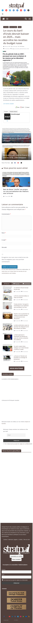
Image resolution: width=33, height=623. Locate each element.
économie (17, 48)
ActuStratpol (15, 46)
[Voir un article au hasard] (29, 19)
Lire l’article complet (8, 103)
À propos (6, 111)
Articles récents (13, 111)
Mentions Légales (13, 539)
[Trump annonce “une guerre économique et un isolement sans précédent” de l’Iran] (8, 305)
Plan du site (27, 539)
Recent (7, 284)
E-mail (4, 240)
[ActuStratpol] (7, 114)
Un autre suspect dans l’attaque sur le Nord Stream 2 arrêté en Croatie (21, 347)
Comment (27, 284)
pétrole (21, 48)
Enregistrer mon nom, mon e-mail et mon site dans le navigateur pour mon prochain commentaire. (15, 260)
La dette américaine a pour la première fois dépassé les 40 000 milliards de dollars (21, 326)
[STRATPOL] (3, 19)
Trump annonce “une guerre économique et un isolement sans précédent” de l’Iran (21, 305)
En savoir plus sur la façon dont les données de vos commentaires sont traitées (16, 271)
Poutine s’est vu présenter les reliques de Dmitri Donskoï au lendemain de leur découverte (21, 316)
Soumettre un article (16, 556)
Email (3, 574)
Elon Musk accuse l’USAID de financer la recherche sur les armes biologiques (16, 155)
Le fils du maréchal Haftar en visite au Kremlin (21, 296)
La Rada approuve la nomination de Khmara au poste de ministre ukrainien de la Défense (21, 337)
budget (13, 48)
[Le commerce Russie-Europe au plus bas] (8, 289)
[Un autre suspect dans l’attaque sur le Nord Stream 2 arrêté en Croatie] (8, 348)
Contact (5, 539)
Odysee (27, 421)
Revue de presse (13, 27)
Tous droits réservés (24, 620)
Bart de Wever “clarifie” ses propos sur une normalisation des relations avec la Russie (16, 191)
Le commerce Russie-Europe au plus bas (21, 288)
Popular (17, 284)
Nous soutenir (16, 559)
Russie (19, 27)
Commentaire (6, 214)
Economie (6, 27)
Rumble (4, 423)
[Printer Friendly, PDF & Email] (22, 107)
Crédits (20, 539)
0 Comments (7, 48)
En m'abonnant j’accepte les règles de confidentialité (18, 444)
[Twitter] (7, 121)
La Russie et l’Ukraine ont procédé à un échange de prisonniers (20, 357)
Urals (28, 48)
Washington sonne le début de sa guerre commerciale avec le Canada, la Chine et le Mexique (16, 137)
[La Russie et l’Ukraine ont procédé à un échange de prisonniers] (8, 357)
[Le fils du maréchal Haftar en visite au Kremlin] (8, 297)
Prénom (3, 569)
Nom (4, 233)
